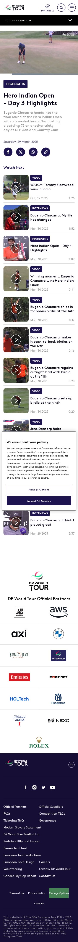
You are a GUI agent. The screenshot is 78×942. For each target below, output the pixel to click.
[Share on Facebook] (8, 152)
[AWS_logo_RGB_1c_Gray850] (58, 612)
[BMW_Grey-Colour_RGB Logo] (58, 634)
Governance (47, 820)
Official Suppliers (51, 807)
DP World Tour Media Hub (21, 834)
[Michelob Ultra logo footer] (19, 720)
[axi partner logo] (19, 634)
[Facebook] (25, 787)
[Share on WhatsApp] (33, 152)
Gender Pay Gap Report (19, 876)
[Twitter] (43, 787)
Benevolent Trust (15, 848)
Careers (44, 862)
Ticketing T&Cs (13, 820)
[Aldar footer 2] (19, 612)
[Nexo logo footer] (58, 720)
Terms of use (17, 893)
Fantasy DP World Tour (54, 869)
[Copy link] (45, 152)
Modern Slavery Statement (22, 827)
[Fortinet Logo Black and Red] (58, 677)
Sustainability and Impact (21, 841)
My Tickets (47, 10)
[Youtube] (52, 787)
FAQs (6, 813)
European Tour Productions (22, 855)
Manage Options (59, 893)
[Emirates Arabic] (19, 677)
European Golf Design (18, 862)
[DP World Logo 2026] (58, 655)
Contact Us (47, 876)
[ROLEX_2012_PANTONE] (39, 742)
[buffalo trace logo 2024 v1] (19, 655)
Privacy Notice (37, 893)
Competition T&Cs (52, 813)
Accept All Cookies (39, 500)
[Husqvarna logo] (58, 699)
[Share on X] (20, 152)
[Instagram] (34, 787)
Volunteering (12, 869)
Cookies (39, 903)
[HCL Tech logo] (19, 699)
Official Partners (14, 807)
